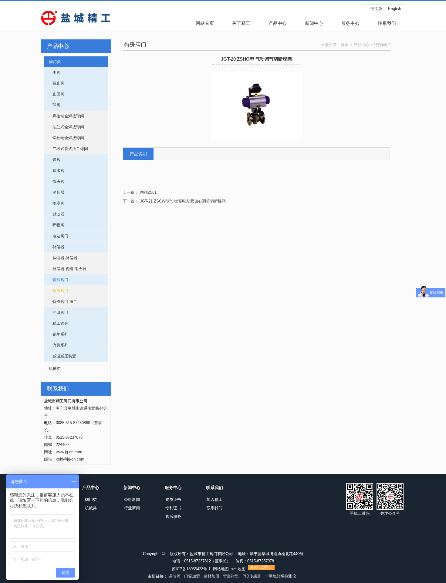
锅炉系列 (56, 334)
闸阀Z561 (148, 192)
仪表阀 (54, 181)
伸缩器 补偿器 (60, 258)
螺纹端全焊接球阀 (64, 138)
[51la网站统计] (261, 569)
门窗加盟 (192, 576)
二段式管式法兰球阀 (66, 148)
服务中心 (350, 23)
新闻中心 (314, 23)
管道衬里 (231, 576)
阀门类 (52, 61)
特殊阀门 (56, 279)
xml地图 (238, 569)
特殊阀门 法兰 (60, 301)
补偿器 (54, 247)
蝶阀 (52, 159)
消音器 (54, 192)
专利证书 (173, 508)
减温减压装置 (60, 356)
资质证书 (173, 499)
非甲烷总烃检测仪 (280, 576)
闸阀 (52, 72)
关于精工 (241, 23)
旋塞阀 (54, 203)
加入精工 (214, 499)
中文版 (376, 8)
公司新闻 (132, 499)
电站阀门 (56, 236)
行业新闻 (132, 508)
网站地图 (221, 569)
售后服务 (173, 516)
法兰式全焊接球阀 (64, 127)
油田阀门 (56, 312)
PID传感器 (251, 576)
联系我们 (387, 23)
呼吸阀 (54, 225)
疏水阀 (54, 170)
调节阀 (175, 576)
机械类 (52, 368)
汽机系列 (56, 345)
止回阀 (54, 94)
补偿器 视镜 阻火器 (65, 268)
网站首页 (205, 23)
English (394, 8)
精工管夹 (56, 323)
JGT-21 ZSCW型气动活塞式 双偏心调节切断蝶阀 (183, 201)
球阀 (52, 105)
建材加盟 (211, 576)
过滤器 (54, 214)
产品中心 (278, 23)
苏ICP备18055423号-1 (191, 569)
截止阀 (54, 83)
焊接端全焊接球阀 (64, 116)
